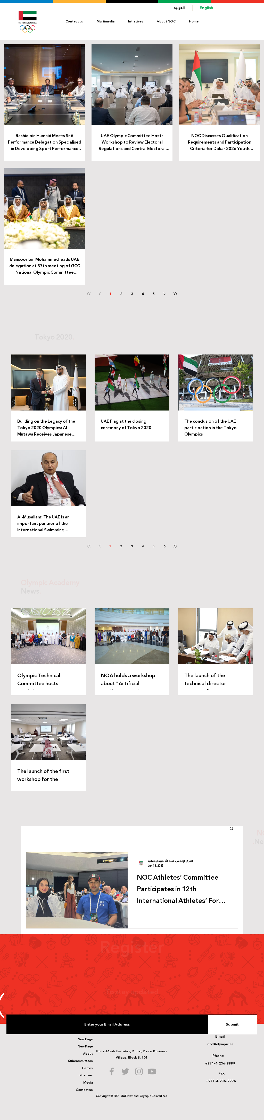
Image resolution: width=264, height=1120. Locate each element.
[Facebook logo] (111, 1071)
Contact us (84, 1090)
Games (87, 1068)
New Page (85, 1039)
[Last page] (175, 293)
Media (88, 1082)
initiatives (85, 1075)
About (88, 1053)
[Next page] (164, 293)
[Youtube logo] (152, 1071)
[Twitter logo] (125, 1071)
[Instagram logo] (139, 1071)
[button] (166, 21)
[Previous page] (99, 293)
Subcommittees (80, 1061)
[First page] (88, 293)
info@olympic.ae (220, 1044)
